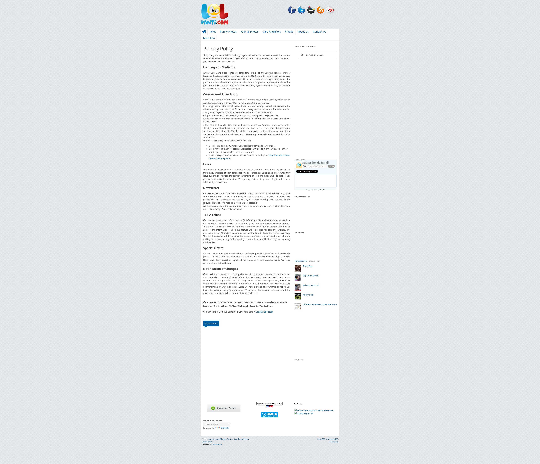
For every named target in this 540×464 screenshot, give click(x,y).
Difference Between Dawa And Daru (320, 304)
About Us (303, 31)
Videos (289, 31)
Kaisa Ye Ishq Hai (311, 285)
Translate (224, 428)
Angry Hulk (308, 294)
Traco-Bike (308, 266)
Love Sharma (217, 444)
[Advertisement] (316, 108)
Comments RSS (332, 439)
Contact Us (319, 31)
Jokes (213, 31)
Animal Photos (250, 31)
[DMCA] (269, 416)
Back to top (333, 442)
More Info (209, 38)
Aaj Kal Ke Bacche (311, 275)
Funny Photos (228, 31)
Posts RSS (321, 439)
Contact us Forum (264, 311)
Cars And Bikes (272, 31)
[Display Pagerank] (303, 413)
